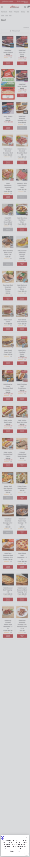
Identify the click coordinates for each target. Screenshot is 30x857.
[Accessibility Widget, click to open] (2, 838)
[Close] (27, 837)
